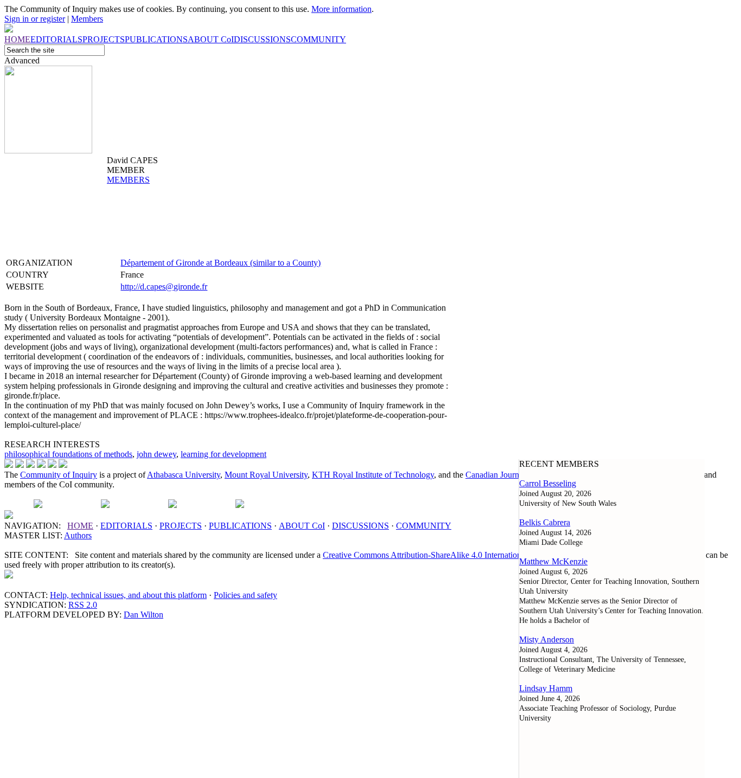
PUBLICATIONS (240, 525)
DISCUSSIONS (360, 525)
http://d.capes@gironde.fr (163, 286)
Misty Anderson (546, 639)
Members (87, 18)
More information (341, 9)
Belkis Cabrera (544, 522)
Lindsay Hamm (545, 688)
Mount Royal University (266, 474)
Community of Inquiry (58, 474)
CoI (302, 525)
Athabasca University (183, 474)
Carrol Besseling (547, 483)
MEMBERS (128, 179)
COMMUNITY (423, 525)
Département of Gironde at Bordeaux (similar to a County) (220, 262)
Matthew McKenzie (553, 561)
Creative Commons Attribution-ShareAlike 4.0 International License (439, 555)
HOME (80, 525)
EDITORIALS (126, 525)
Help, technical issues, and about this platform (128, 595)
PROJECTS (180, 525)
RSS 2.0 (82, 604)
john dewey (156, 454)
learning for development (223, 454)
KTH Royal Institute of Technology (373, 474)
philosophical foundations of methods (68, 454)
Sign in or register (34, 18)
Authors (78, 535)
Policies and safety (245, 595)
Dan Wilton (143, 614)
